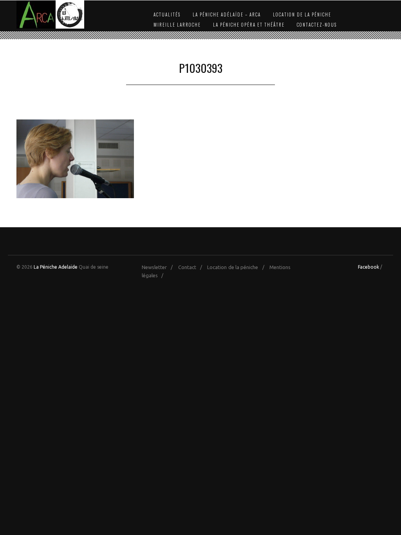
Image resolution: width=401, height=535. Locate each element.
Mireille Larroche (177, 25)
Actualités (167, 14)
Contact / (192, 267)
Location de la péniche (302, 14)
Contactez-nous (317, 25)
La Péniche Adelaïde (56, 266)
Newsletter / (159, 267)
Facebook (368, 266)
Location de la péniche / (237, 267)
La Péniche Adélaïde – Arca (227, 14)
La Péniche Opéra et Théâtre (249, 25)
